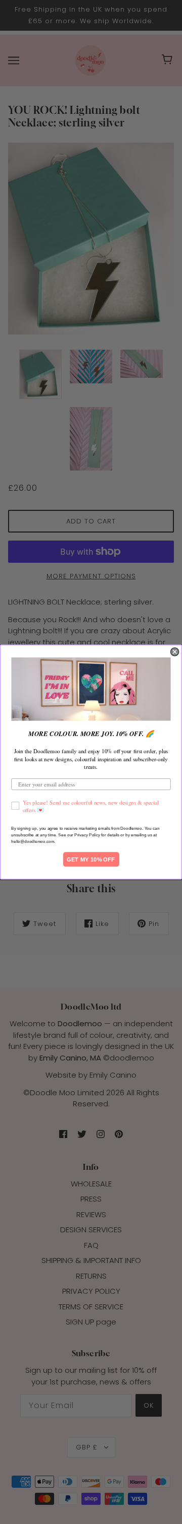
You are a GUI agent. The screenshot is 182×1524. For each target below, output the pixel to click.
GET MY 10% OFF (91, 859)
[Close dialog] (175, 651)
